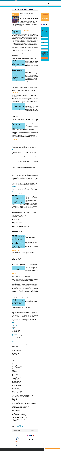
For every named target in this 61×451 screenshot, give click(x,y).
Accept (52, 448)
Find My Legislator (19, 335)
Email (42, 36)
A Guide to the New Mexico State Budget (17, 425)
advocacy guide (24, 13)
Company (42, 45)
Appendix (21, 112)
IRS (13, 324)
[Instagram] (41, 24)
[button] (47, 6)
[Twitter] (46, 24)
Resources (26, 50)
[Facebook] (43, 24)
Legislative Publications (14, 334)
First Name (42, 39)
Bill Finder (13, 328)
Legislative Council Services (15, 333)
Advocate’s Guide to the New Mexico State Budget (27, 15)
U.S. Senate (13, 341)
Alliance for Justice (15, 325)
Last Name (42, 42)
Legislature (13, 335)
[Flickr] (44, 24)
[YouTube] (47, 24)
